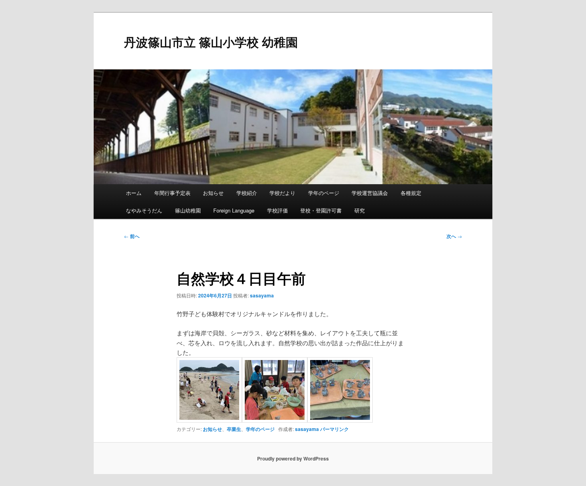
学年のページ (323, 193)
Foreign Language (233, 210)
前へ (132, 236)
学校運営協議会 (370, 193)
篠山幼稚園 (188, 210)
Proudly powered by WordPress (293, 458)
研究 (359, 210)
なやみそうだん (144, 210)
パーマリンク (334, 429)
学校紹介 (246, 193)
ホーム (134, 193)
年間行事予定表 (172, 193)
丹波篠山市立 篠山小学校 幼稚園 (211, 41)
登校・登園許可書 (321, 210)
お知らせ (213, 193)
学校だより (282, 193)
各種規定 (411, 193)
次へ (454, 236)
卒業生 (234, 429)
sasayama (262, 295)
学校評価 (277, 210)
